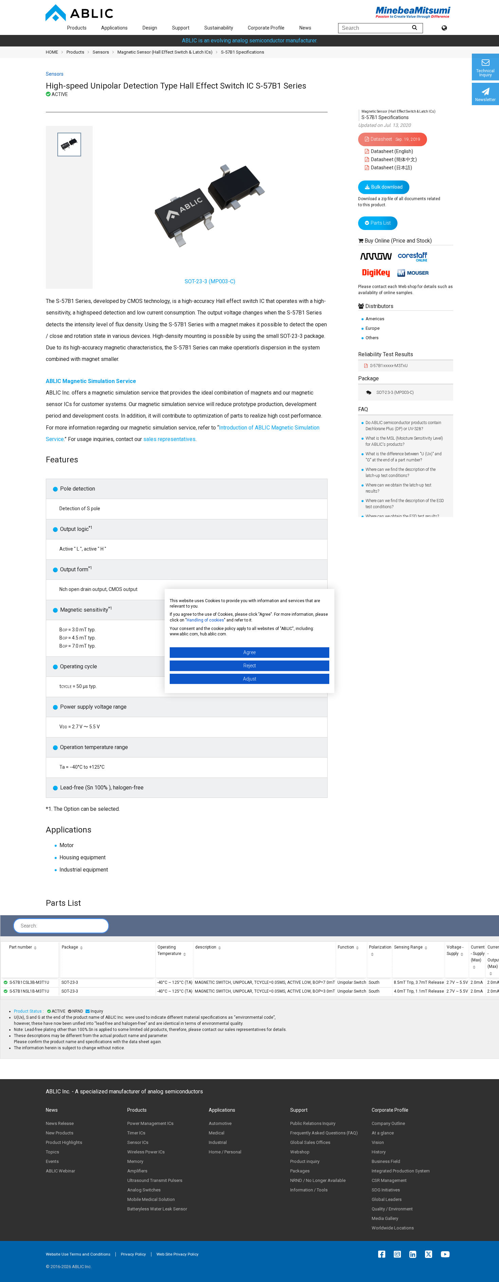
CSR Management (389, 1180)
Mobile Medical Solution (151, 1199)
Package (368, 378)
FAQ (363, 409)
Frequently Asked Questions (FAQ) (324, 1132)
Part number (20, 947)
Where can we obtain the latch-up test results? (398, 488)
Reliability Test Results (385, 354)
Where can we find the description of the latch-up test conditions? (401, 472)
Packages (300, 1170)
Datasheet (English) (391, 151)
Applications (114, 27)
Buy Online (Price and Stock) (398, 240)
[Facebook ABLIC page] (383, 1254)
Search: (29, 926)
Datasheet (395, 139)
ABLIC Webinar (60, 1170)
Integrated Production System (401, 1170)
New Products (59, 1132)
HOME (52, 52)
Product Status (28, 1011)
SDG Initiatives (386, 1189)
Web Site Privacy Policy (177, 1254)
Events (52, 1161)
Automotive (220, 1123)
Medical (216, 1132)
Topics (52, 1151)
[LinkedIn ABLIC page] (414, 1254)
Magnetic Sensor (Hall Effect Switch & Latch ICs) (164, 52)
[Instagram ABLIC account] (399, 1254)
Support (180, 27)
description (205, 947)
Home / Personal (225, 1151)
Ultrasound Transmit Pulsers (154, 1180)
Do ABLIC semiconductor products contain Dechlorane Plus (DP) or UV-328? (403, 425)
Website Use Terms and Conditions (78, 1254)
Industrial (218, 1142)
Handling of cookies (205, 620)
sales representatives (169, 439)
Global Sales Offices (310, 1142)
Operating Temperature (169, 950)
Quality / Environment (392, 1208)
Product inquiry (304, 1161)
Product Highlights (64, 1142)
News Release (60, 1123)
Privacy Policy (133, 1254)
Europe (373, 328)
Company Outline (388, 1123)
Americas (375, 318)
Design (150, 27)
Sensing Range (408, 947)
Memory (135, 1161)
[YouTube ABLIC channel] (447, 1254)
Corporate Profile (266, 27)
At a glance (383, 1132)
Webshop (300, 1151)
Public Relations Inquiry (312, 1123)
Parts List (381, 223)
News (305, 27)
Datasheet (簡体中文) (393, 159)
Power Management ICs (150, 1123)
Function (346, 947)
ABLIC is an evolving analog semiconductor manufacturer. (249, 40)
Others (372, 337)
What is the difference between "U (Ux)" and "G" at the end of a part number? (404, 457)
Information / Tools (309, 1189)
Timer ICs (136, 1132)
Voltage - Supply (455, 950)
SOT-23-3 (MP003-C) (395, 392)
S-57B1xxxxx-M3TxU (389, 365)
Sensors (101, 52)
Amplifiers (137, 1170)
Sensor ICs (137, 1142)
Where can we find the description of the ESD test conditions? (405, 503)
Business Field (386, 1161)
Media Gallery (385, 1218)
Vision (378, 1142)
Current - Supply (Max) (478, 953)
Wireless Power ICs (146, 1151)
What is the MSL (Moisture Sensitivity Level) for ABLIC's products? (404, 441)
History (379, 1151)
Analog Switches (144, 1189)
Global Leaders (387, 1199)
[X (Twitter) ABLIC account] (430, 1254)
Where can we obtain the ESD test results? (402, 516)
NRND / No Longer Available (318, 1180)
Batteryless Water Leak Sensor (157, 1208)
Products (77, 27)
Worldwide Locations (393, 1227)
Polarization (380, 947)
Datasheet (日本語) (391, 167)
